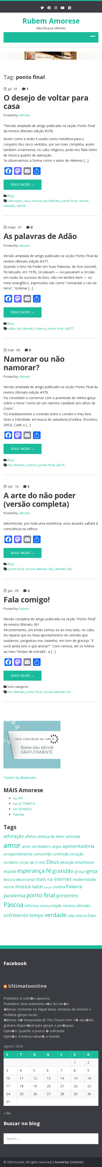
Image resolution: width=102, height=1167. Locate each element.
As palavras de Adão (40, 236)
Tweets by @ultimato (20, 777)
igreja (91, 871)
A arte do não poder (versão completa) (40, 499)
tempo (36, 915)
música (37, 201)
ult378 (21, 206)
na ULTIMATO (24, 803)
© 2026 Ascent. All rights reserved (28, 1162)
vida (70, 915)
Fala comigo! (27, 599)
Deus (52, 861)
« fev (7, 1113)
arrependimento (18, 854)
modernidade (84, 879)
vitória (81, 915)
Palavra (40, 328)
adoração (15, 201)
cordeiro (11, 862)
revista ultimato (77, 905)
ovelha (59, 886)
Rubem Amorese (51, 21)
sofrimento (16, 915)
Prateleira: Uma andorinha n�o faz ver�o (36, 1003)
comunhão (42, 854)
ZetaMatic (77, 1162)
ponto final (69, 201)
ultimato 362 (63, 569)
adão (12, 328)
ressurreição (51, 905)
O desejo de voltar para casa (46, 102)
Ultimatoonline (27, 986)
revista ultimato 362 (39, 569)
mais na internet (54, 879)
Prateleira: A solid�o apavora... (27, 998)
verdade (55, 915)
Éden (92, 915)
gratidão (63, 870)
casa (26, 201)
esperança (31, 870)
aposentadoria (78, 846)
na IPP (18, 798)
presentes (67, 895)
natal (37, 886)
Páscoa (13, 904)
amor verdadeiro (36, 846)
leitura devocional (19, 879)
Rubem (24, 608)
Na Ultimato (51, 201)
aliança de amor (51, 836)
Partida (18, 814)
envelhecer (85, 862)
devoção (67, 862)
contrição (61, 854)
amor (12, 845)
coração (76, 854)
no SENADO (22, 809)
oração (48, 887)
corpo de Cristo (32, 862)
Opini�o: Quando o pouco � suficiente (34, 1031)
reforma (31, 905)
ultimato (24, 115)
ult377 (69, 328)
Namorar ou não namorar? (34, 363)
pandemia (14, 895)
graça (79, 871)
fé (48, 870)
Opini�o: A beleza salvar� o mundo (32, 1036)
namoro (31, 465)
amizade (73, 836)
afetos (30, 836)
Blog (10, 196)
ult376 (60, 465)
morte (9, 886)
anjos (56, 846)
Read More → (22, 184)
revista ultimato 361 (57, 692)
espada (10, 871)
